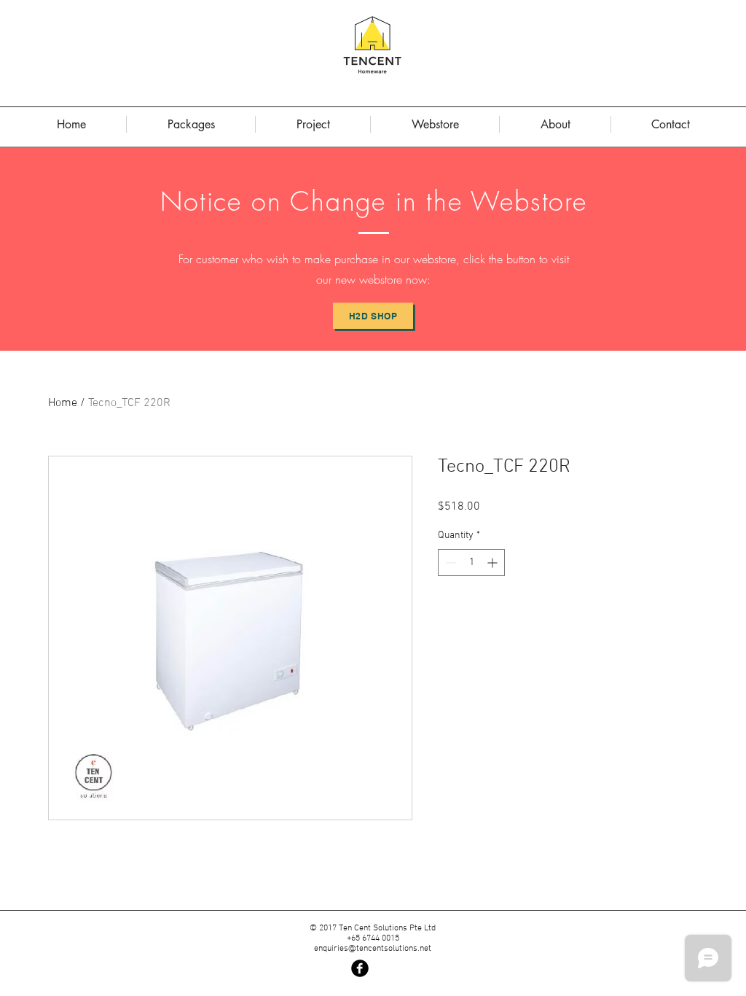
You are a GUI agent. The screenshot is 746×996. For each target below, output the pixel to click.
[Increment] (493, 562)
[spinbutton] (471, 562)
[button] (555, 124)
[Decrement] (449, 562)
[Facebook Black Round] (360, 968)
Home (62, 403)
